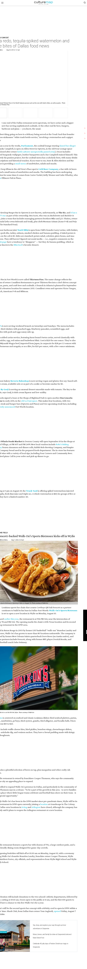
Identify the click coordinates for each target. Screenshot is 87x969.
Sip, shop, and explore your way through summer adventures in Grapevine (49, 927)
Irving (24, 807)
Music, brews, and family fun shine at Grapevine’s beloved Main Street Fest (52, 936)
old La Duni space (29, 401)
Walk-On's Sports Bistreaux (63, 610)
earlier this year (11, 619)
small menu (20, 163)
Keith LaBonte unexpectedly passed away (36, 151)
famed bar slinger (68, 145)
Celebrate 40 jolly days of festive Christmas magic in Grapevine (50, 945)
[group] (15, 113)
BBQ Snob (18, 245)
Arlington (36, 807)
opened (57, 911)
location (44, 804)
